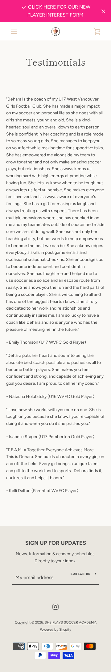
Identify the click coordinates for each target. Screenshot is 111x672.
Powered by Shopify (55, 629)
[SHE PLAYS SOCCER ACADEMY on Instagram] (55, 606)
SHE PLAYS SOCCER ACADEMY (70, 622)
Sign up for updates (55, 543)
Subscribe (80, 574)
